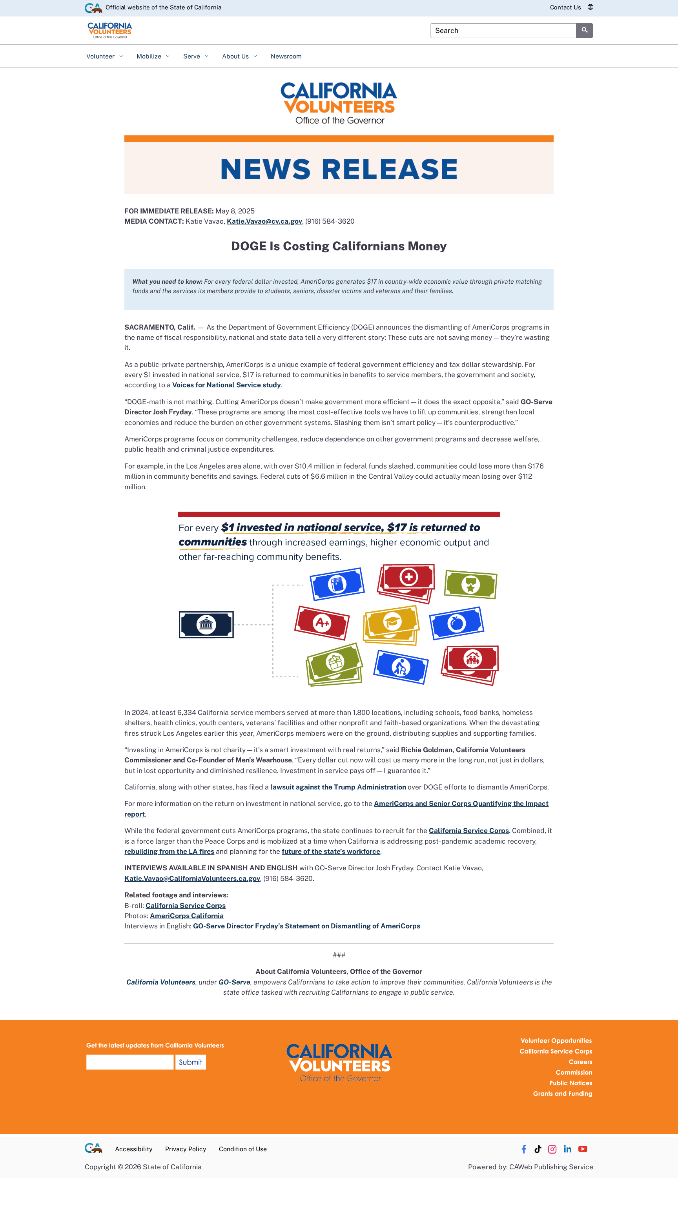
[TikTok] (538, 1149)
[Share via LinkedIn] (567, 1149)
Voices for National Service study (226, 385)
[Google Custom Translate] (590, 7)
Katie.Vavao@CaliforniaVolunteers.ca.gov (192, 878)
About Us (236, 56)
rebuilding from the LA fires (169, 851)
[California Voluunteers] (339, 1061)
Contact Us (565, 7)
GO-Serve (234, 982)
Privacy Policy (185, 1149)
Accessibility (134, 1149)
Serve (192, 56)
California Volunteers (160, 982)
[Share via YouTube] (582, 1149)
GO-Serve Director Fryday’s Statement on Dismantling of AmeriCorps (306, 926)
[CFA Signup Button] (156, 1056)
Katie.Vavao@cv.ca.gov (264, 221)
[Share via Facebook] (524, 1149)
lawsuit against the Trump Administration (339, 787)
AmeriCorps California (187, 916)
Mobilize (150, 56)
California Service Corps (469, 830)
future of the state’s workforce (331, 851)
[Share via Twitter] (552, 1149)
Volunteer (101, 56)
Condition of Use (243, 1149)
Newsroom (286, 56)
